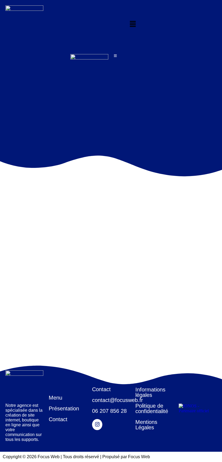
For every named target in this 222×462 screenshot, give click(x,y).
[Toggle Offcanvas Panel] (115, 55)
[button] (132, 24)
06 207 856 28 (109, 411)
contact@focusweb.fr (117, 400)
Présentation (64, 408)
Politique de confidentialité (151, 408)
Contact (58, 419)
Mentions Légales (146, 424)
